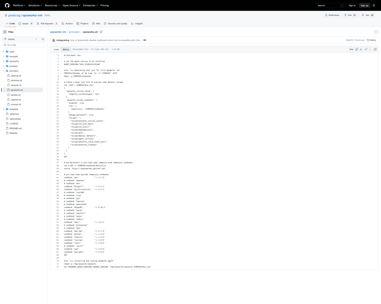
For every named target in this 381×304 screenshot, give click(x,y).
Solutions (34, 5)
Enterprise (89, 5)
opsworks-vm (32, 15)
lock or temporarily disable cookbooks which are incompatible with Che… (105, 40)
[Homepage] (7, 5)
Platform (18, 5)
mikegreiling (62, 40)
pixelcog (14, 15)
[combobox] (25, 45)
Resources (51, 5)
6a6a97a (349, 40)
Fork (352, 15)
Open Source (70, 5)
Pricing (105, 5)
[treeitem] (22, 90)
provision (74, 31)
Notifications (334, 15)
